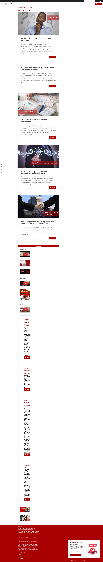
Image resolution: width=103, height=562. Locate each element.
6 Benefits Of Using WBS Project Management (34, 120)
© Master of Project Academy (76, 560)
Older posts (38, 246)
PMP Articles (20, 554)
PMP (28, 7)
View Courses (75, 555)
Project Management (23, 7)
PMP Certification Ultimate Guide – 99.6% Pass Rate (27, 556)
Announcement (91, 3)
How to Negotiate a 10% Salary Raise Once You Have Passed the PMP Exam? (38, 223)
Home (19, 7)
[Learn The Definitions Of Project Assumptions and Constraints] (38, 156)
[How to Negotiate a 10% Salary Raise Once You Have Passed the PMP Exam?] (38, 206)
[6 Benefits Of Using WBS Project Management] (38, 104)
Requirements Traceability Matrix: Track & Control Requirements (38, 69)
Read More (52, 57)
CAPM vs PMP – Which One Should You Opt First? (37, 40)
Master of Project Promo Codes (23, 552)
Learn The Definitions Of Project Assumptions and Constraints (34, 172)
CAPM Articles (20, 558)
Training (84, 3)
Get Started (98, 3)
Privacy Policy (83, 560)
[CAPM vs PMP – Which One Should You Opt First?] (38, 23)
